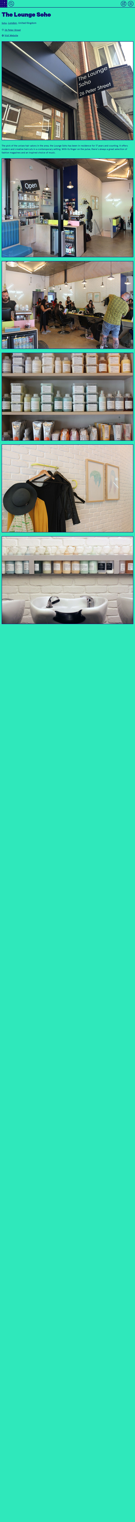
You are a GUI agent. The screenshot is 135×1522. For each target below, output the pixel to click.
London (12, 23)
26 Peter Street (13, 30)
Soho (4, 23)
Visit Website (11, 35)
